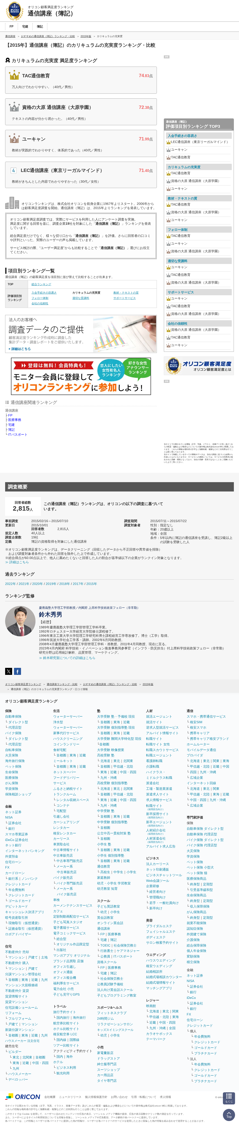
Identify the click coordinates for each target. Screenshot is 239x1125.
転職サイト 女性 (158, 744)
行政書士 (106, 951)
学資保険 (11, 788)
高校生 (105, 872)
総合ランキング (41, 284)
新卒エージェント (159, 823)
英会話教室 (105, 917)
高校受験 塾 (105, 755)
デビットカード (16, 906)
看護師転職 (154, 761)
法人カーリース (157, 864)
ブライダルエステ (159, 926)
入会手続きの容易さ (44, 292)
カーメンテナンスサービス (72, 905)
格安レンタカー (64, 833)
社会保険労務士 (125, 945)
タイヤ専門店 (107, 1080)
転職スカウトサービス (162, 750)
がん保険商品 (196, 912)
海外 (69, 1056)
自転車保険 (13, 750)
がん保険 (11, 783)
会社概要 (50, 1097)
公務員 (105, 956)
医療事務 (14, 420)
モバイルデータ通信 (201, 750)
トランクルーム (64, 794)
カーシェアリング (66, 822)
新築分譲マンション (20, 1030)
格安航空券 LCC (65, 1034)
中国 (226, 766)
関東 (175, 1011)
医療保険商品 (196, 878)
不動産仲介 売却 (17, 952)
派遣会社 (152, 783)
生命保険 (11, 772)
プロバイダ (195, 755)
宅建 (11, 425)
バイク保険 (13, 733)
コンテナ (63, 805)
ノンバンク (29, 878)
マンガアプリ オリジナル (71, 955)
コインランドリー (66, 744)
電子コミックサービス (69, 933)
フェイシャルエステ (161, 931)
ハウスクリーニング (68, 739)
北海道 (105, 761)
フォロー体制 (40, 298)
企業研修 (152, 886)
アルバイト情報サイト (162, 733)
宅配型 (61, 811)
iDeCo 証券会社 (16, 840)
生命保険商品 (196, 895)
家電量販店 (105, 1053)
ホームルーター (198, 744)
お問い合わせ (119, 1097)
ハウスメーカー (19, 1074)
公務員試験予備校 (110, 984)
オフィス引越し (64, 966)
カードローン (15, 873)
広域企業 (196, 778)
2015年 (91, 584)
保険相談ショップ (18, 794)
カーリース (61, 838)
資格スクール (107, 962)
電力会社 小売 (63, 989)
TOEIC (105, 945)
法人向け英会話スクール (115, 990)
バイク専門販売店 (69, 883)
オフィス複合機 (64, 977)
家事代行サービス (66, 733)
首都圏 (13, 980)
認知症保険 (195, 928)
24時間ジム (105, 1018)
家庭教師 (103, 877)
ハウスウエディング (161, 960)
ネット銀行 (13, 845)
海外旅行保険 (15, 761)
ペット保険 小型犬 (200, 867)
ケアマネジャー (128, 951)
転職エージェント (159, 755)
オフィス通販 (63, 972)
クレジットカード (18, 884)
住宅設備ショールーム (21, 1007)
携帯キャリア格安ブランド (209, 739)
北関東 (27, 1057)
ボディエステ (156, 937)
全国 (172, 1028)
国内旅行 (63, 1017)
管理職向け (157, 897)
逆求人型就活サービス (162, 727)
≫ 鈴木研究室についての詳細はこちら (67, 658)
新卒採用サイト (157, 815)
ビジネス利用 (66, 1067)
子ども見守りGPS (66, 994)
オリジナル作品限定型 (72, 944)
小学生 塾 (104, 844)
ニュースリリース (70, 1097)
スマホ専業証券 (16, 834)
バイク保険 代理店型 (202, 845)
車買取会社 (61, 844)
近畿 (34, 980)
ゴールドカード (19, 901)
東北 (16, 1057)
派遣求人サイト (157, 794)
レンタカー (61, 828)
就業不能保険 (196, 923)
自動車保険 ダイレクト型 (205, 828)
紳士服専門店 (107, 1064)
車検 (56, 900)
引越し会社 (61, 816)
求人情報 (165, 1097)
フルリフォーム (19, 1018)
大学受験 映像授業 (110, 750)
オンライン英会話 (110, 923)
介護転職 (152, 766)
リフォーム (13, 1013)
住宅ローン (13, 862)
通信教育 (103, 866)
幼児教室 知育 (107, 888)
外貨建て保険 (196, 934)
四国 (193, 772)
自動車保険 (13, 716)
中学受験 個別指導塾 (112, 822)
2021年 (24, 584)
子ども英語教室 (108, 906)
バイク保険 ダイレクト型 (205, 840)
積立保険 (193, 962)
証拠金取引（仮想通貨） (26, 928)
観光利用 (63, 1073)
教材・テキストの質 (126, 292)
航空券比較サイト (66, 1023)
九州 (44, 980)
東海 (24, 980)
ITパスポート (18, 434)
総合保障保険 (196, 945)
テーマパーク (156, 1039)
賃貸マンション (16, 1002)
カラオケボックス (159, 1034)
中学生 (118, 872)
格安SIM (196, 722)
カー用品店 (105, 1075)
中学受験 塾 (105, 811)
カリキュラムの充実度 (184, 167)
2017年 (78, 584)
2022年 (10, 584)
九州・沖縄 (108, 778)
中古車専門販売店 (69, 861)
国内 (59, 1056)
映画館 (151, 1006)
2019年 (51, 584)
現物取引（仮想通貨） (24, 923)
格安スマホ (198, 727)
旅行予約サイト (64, 1012)
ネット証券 (13, 812)
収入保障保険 (200, 906)
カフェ (58, 911)
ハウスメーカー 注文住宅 (22, 1041)
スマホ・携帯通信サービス (206, 716)
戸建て (33, 957)
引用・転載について (143, 1097)
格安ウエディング (159, 966)
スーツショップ (108, 1070)
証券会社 (14, 823)
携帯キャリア (200, 733)
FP (10, 415)
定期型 (208, 884)
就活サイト (154, 722)
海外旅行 (79, 1017)
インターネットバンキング (24, 851)
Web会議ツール (157, 881)
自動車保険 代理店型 (202, 834)
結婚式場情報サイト (161, 982)
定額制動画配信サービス (71, 916)
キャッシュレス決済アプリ (24, 912)
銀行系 (13, 878)
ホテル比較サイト (66, 1029)
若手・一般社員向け (164, 903)
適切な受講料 (80, 298)
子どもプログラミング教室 (116, 995)
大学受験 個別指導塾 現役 (116, 727)
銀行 (11, 828)
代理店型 (14, 727)
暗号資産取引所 (16, 917)
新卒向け (155, 908)
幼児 (103, 912)
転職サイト (154, 739)
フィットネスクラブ (112, 1013)
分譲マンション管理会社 (23, 974)
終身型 (195, 884)
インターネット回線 (201, 783)
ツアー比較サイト (66, 1045)
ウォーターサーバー (68, 716)
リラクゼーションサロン (115, 1024)
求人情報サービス (159, 800)
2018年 (64, 584)
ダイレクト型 (18, 722)
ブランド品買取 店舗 (68, 961)
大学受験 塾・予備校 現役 (116, 716)
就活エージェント (159, 716)
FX (7, 867)
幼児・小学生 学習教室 (114, 883)
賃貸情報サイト (16, 996)
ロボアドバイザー (18, 934)
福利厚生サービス (66, 983)
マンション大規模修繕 (21, 985)
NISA (9, 817)
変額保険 (193, 956)
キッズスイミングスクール (115, 1030)
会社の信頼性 (40, 303)
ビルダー (14, 1052)
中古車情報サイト (66, 850)
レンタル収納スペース (72, 800)
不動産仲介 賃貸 (17, 991)
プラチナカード (205, 1053)
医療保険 (11, 778)
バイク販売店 (63, 877)
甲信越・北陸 (123, 766)
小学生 (131, 872)
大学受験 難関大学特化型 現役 (119, 739)
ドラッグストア (108, 1058)
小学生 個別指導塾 (110, 855)
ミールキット (63, 761)
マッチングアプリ (159, 988)
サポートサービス (124, 298)
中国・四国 (40, 1063)
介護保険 (193, 940)
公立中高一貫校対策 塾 (114, 833)
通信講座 (103, 928)
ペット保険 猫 (197, 873)
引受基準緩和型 (201, 890)
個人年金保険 (196, 951)
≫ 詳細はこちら (17, 562)
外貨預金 (11, 856)
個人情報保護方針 (96, 1097)
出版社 (61, 950)
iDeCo (191, 998)
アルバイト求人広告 (161, 846)
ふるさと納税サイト (68, 788)
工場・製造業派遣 (159, 788)
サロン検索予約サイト (162, 942)
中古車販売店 (63, 855)
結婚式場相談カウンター (164, 977)
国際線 (74, 1040)
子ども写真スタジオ (68, 922)
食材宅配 (59, 750)
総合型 (61, 939)
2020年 (37, 584)
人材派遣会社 (156, 840)
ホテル (58, 1062)
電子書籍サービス (66, 927)
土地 (44, 957)
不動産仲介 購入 (17, 963)
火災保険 (11, 755)
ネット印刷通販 (157, 869)
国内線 (61, 1040)
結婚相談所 (154, 971)
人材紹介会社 (156, 831)
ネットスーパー (64, 772)
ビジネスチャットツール (164, 875)
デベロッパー (18, 1079)
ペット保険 (13, 766)
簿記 (11, 429)
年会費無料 (16, 890)
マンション (16, 957)
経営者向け (157, 892)
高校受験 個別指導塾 (112, 783)
